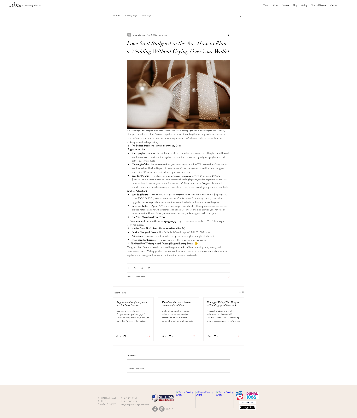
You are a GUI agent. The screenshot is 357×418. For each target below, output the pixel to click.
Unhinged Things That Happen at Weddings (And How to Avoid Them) (223, 304)
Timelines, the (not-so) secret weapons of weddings (176, 304)
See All (241, 292)
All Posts (116, 15)
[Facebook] (155, 409)
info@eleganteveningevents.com (135, 404)
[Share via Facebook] (128, 268)
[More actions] (228, 35)
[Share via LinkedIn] (142, 268)
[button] (240, 16)
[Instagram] (162, 409)
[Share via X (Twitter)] (135, 268)
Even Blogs (146, 15)
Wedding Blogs (131, 15)
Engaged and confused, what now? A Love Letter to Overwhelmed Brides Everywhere (131, 304)
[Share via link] (148, 268)
